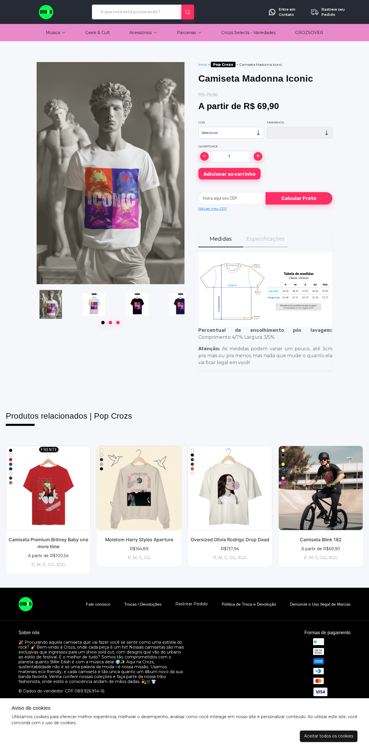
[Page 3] (118, 322)
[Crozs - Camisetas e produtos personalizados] (46, 12)
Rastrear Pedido (191, 604)
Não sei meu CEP (212, 208)
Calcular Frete (298, 198)
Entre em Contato (287, 12)
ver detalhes (48, 487)
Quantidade (208, 146)
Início (202, 64)
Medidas (221, 239)
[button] (56, 32)
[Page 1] (103, 322)
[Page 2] (110, 322)
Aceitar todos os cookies (328, 736)
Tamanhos (275, 122)
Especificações (265, 239)
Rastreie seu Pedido (333, 12)
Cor (201, 122)
